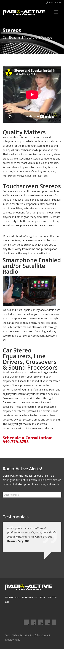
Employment (12, 639)
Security (24, 635)
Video (15, 635)
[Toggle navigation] (56, 12)
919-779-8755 (55, 2)
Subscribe (10, 503)
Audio (8, 635)
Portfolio (35, 635)
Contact (45, 635)
